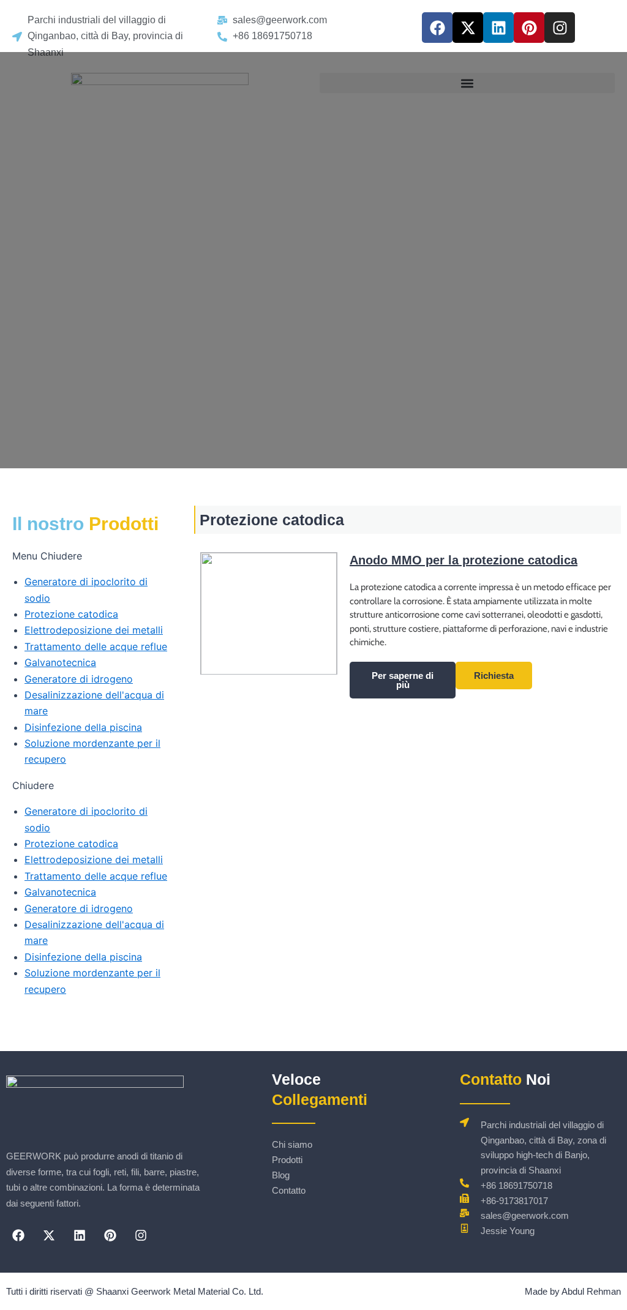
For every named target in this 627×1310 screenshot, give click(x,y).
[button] (94, 556)
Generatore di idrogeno (78, 679)
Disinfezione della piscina (83, 727)
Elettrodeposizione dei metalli (93, 630)
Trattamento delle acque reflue (95, 646)
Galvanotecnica (60, 662)
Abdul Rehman (591, 1291)
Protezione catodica (71, 614)
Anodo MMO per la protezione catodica (463, 560)
